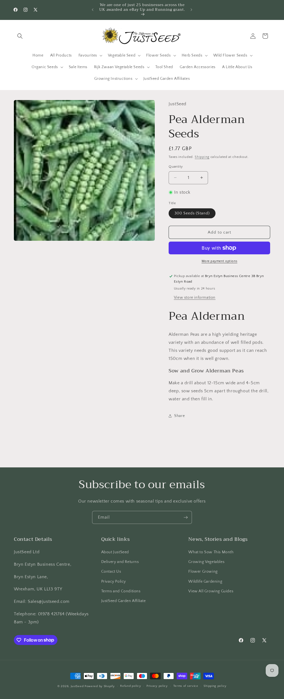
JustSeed (77, 686)
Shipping (202, 157)
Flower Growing (202, 571)
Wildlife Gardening (205, 581)
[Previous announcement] (93, 9)
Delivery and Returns (120, 562)
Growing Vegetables (206, 562)
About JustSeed (115, 552)
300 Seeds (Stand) (192, 213)
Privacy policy (157, 686)
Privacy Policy (113, 581)
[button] (20, 36)
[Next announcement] (191, 9)
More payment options (219, 261)
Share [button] (179, 416)
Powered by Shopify (100, 686)
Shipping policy (215, 686)
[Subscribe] (185, 517)
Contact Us (111, 571)
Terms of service (185, 686)
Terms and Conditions (121, 591)
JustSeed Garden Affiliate (123, 601)
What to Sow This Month (211, 552)
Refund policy (130, 686)
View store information (194, 297)
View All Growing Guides (210, 591)
